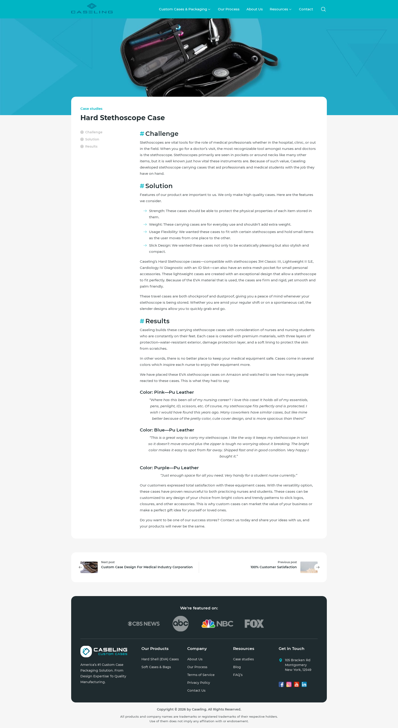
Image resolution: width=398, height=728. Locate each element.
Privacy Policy (198, 683)
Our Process (229, 9)
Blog (237, 667)
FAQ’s (238, 675)
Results (91, 146)
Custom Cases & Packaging (183, 9)
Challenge (93, 132)
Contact (306, 9)
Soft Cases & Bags (156, 667)
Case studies (91, 108)
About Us (254, 9)
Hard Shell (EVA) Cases (160, 659)
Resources (279, 9)
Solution (92, 139)
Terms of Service (201, 675)
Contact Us (196, 690)
